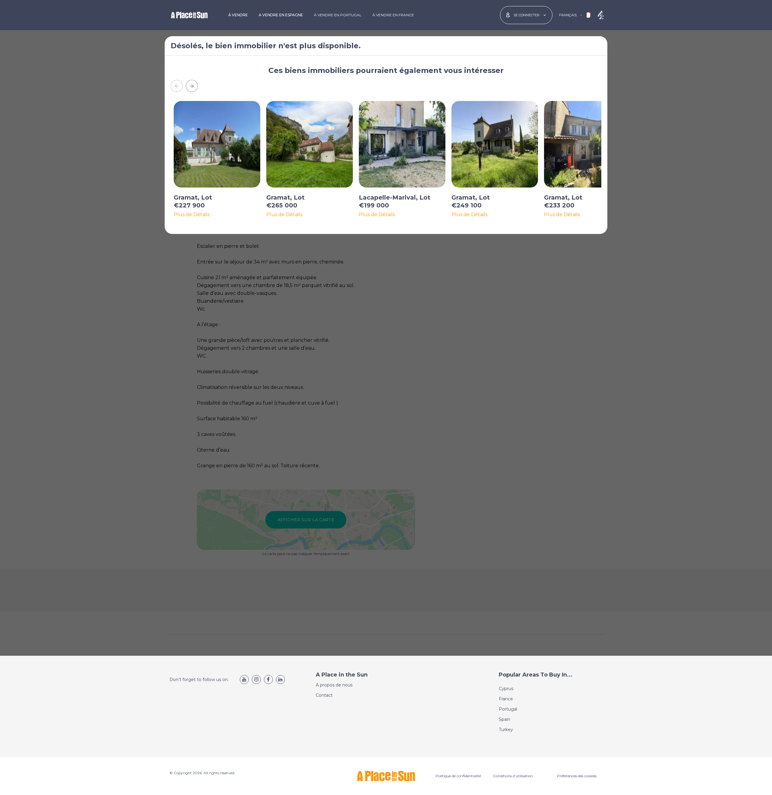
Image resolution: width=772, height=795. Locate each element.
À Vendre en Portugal (338, 15)
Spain (504, 719)
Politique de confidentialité (458, 776)
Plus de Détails (192, 214)
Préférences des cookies (576, 776)
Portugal (508, 709)
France (506, 699)
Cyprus (506, 688)
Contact (324, 695)
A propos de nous (334, 685)
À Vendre (238, 15)
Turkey (506, 729)
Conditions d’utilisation (513, 776)
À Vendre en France (393, 15)
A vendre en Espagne (281, 15)
